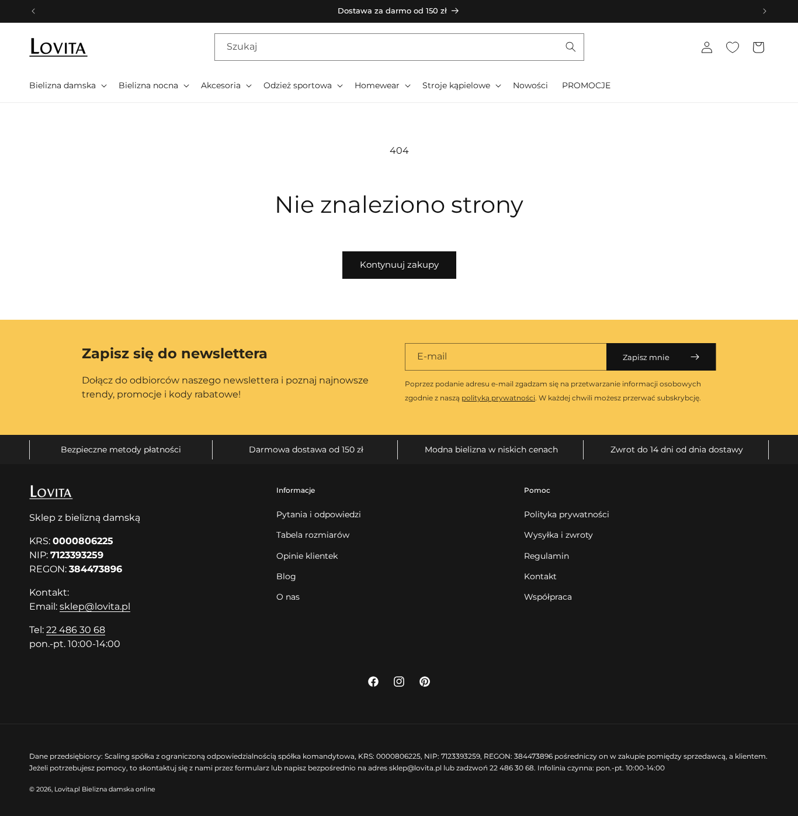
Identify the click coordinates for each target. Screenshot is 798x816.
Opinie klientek (307, 556)
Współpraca (548, 597)
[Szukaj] (571, 47)
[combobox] (399, 47)
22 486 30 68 (75, 629)
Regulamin (546, 556)
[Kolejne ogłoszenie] (765, 11)
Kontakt (540, 576)
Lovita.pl (67, 789)
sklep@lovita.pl (95, 606)
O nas (288, 597)
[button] (67, 85)
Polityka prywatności (566, 514)
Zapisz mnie (646, 357)
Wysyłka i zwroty (558, 535)
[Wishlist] (732, 47)
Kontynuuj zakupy (399, 264)
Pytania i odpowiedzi (318, 514)
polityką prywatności (498, 397)
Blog (286, 576)
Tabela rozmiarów (312, 535)
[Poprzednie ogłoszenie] (33, 11)
